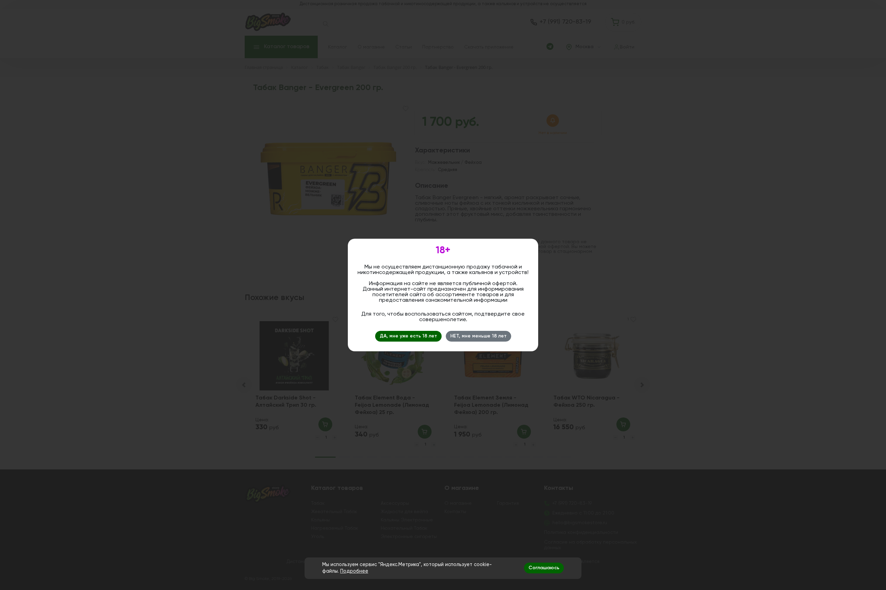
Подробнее (354, 571)
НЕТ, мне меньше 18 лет (478, 336)
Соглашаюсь (543, 567)
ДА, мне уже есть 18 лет (408, 336)
